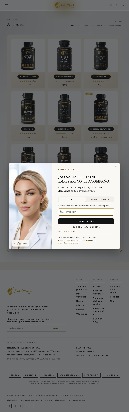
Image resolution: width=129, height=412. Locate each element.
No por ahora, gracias (86, 227)
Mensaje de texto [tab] (100, 199)
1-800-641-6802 (64, 240)
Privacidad (70, 231)
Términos (61, 231)
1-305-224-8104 (83, 240)
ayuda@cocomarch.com (68, 243)
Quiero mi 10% (86, 221)
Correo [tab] (72, 199)
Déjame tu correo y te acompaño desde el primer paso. (83, 205)
